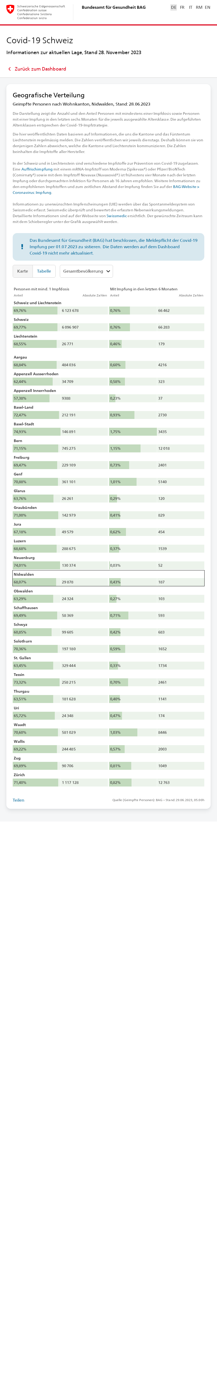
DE (173, 7)
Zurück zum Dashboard (40, 69)
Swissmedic (117, 216)
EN (207, 7)
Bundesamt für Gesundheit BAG (114, 7)
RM (199, 7)
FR (182, 7)
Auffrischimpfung (37, 169)
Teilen (19, 800)
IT (190, 7)
